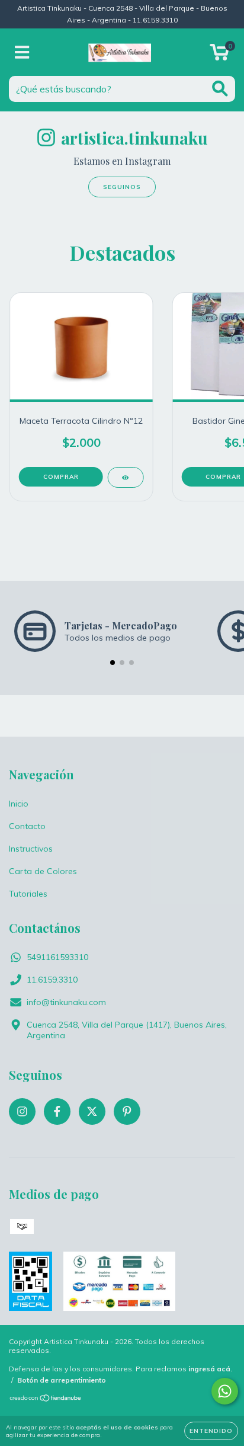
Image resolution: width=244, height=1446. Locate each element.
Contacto (27, 826)
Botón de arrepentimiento (61, 1379)
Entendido (211, 1431)
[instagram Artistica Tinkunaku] (22, 1111)
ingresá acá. (210, 1368)
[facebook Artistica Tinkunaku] (57, 1111)
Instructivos (31, 848)
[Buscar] (220, 89)
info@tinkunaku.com (66, 1002)
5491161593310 (57, 957)
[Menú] (22, 52)
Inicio (18, 803)
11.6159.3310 (52, 979)
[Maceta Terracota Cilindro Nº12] (125, 477)
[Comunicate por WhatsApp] (224, 1391)
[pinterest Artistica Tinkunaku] (127, 1111)
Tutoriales (28, 893)
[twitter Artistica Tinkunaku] (92, 1111)
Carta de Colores (43, 871)
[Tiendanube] (46, 1399)
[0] (219, 55)
